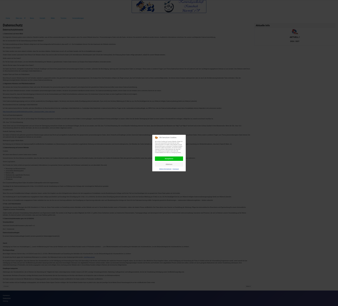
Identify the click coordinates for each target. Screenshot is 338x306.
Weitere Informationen (165, 169)
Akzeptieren (169, 159)
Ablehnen (169, 164)
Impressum (176, 169)
